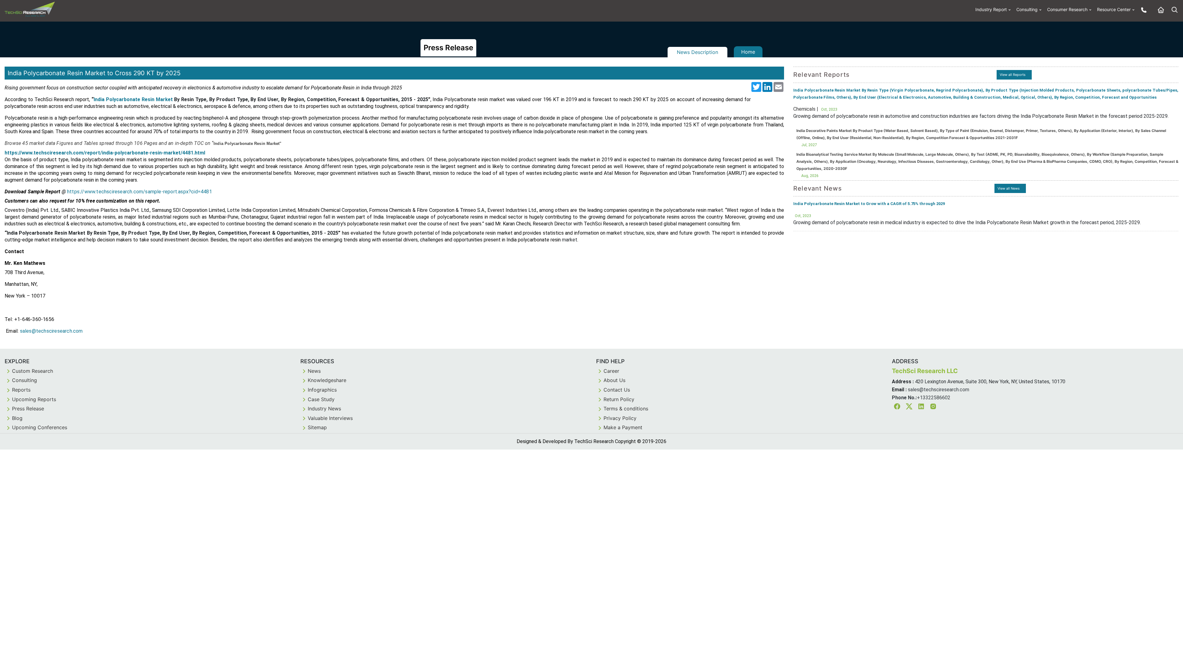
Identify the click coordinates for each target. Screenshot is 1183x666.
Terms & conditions (626, 408)
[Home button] (1159, 10)
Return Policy (619, 399)
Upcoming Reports (34, 399)
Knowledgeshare (327, 380)
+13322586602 (933, 398)
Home (748, 52)
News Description (697, 52)
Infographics (322, 390)
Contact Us (617, 390)
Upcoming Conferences (39, 427)
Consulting (1027, 9)
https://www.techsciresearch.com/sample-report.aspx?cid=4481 (139, 192)
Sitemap (317, 427)
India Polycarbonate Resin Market (133, 99)
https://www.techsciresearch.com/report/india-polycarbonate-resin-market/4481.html (105, 153)
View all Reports (1013, 74)
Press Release (28, 408)
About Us (614, 380)
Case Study (321, 399)
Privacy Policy (620, 418)
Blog (17, 418)
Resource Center (1114, 9)
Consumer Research (1067, 9)
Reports (21, 390)
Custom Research (32, 371)
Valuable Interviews (330, 418)
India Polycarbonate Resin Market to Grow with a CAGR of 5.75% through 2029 (869, 203)
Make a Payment (623, 427)
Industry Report (991, 9)
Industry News (324, 408)
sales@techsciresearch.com (938, 390)
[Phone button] (1142, 10)
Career (611, 371)
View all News (1009, 188)
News (314, 371)
